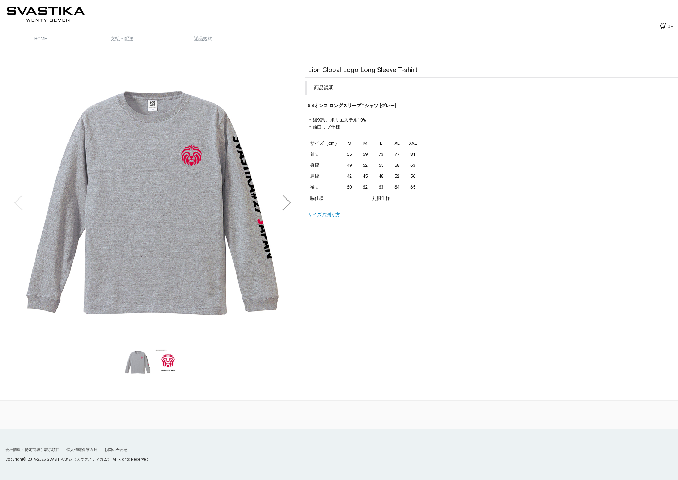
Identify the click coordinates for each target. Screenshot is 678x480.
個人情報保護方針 (82, 450)
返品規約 (203, 38)
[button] (18, 203)
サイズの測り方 (324, 214)
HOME (40, 38)
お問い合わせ (115, 450)
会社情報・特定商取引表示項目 (33, 450)
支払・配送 (122, 38)
